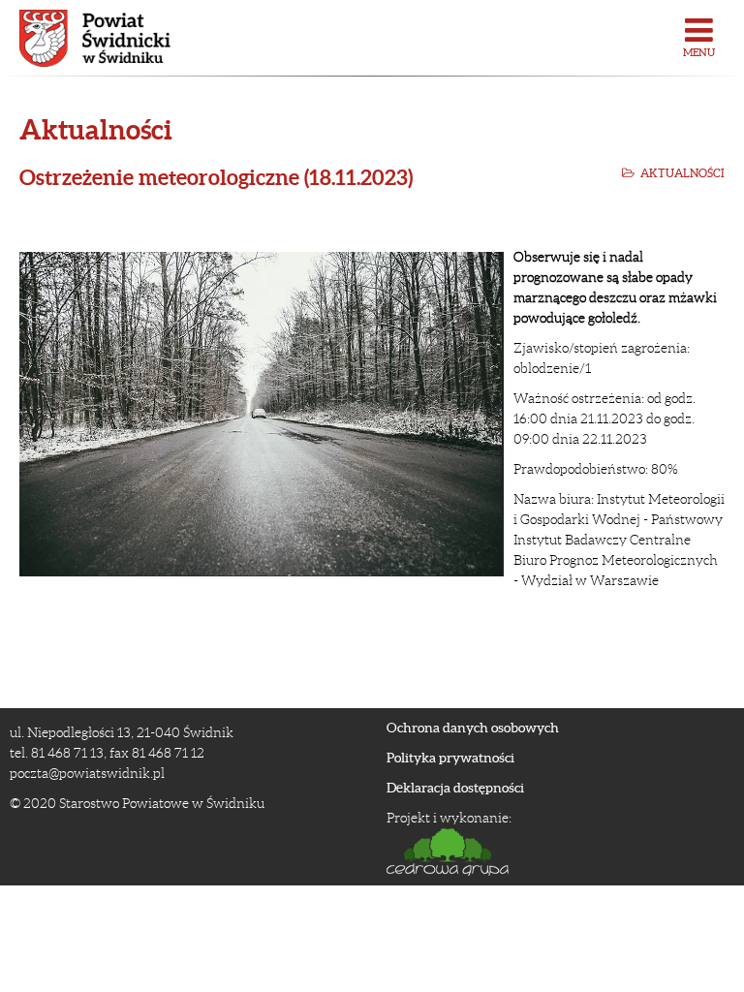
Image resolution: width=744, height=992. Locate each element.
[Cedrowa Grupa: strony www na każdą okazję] (553, 852)
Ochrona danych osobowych (473, 727)
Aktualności (682, 173)
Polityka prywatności (450, 757)
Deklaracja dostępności (455, 787)
